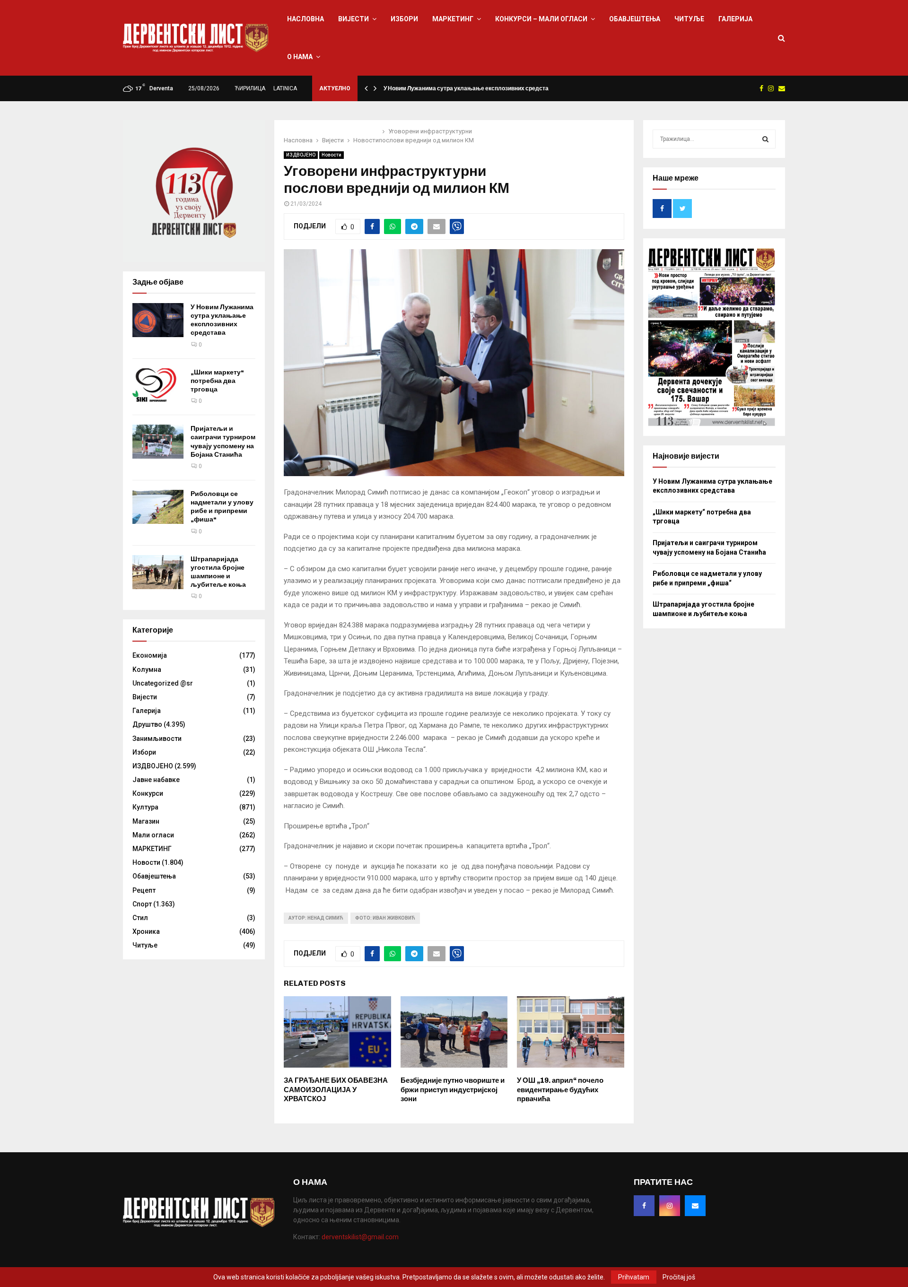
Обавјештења (634, 19)
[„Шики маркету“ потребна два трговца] (157, 385)
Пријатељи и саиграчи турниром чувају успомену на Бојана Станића (223, 442)
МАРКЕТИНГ (452, 19)
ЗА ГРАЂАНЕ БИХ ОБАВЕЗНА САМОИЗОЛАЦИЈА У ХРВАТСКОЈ (336, 1089)
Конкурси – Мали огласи (541, 19)
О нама (300, 57)
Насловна (305, 19)
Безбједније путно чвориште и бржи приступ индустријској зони (453, 1089)
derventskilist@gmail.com (360, 1237)
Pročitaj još (679, 1277)
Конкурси (147, 793)
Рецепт (144, 890)
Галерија (735, 19)
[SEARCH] (765, 139)
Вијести (353, 19)
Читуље (689, 19)
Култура (145, 807)
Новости (331, 154)
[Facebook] (644, 1205)
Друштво (147, 724)
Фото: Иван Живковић (385, 918)
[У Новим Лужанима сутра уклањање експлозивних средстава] (157, 320)
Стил (140, 918)
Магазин (145, 821)
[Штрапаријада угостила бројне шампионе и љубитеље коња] (157, 572)
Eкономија (149, 655)
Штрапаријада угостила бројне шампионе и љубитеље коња (218, 572)
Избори (404, 19)
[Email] (695, 1205)
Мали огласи (153, 835)
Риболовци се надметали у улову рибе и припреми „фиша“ (222, 507)
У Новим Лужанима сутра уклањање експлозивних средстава (469, 88)
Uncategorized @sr (162, 683)
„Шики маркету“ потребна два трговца (217, 380)
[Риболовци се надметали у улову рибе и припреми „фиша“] (157, 507)
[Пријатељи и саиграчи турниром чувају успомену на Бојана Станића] (157, 442)
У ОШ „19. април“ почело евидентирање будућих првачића (560, 1089)
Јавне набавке (156, 779)
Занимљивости (157, 738)
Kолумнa (146, 669)
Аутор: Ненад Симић (315, 918)
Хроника (146, 931)
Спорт (142, 904)
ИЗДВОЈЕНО (300, 154)
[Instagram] (669, 1205)
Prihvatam (633, 1277)
